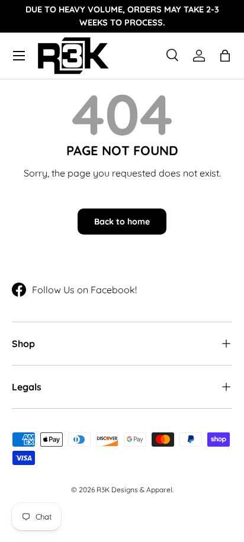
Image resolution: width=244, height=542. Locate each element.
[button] (225, 56)
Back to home (122, 221)
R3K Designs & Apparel (134, 489)
